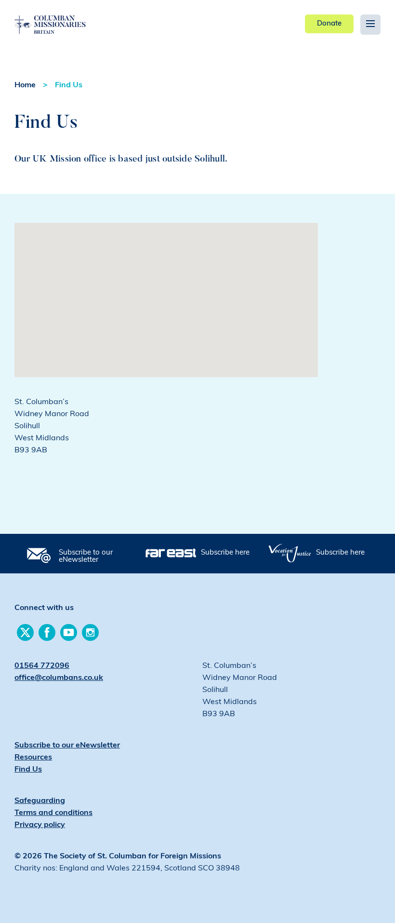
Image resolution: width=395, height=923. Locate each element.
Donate (329, 23)
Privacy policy (39, 825)
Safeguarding (39, 801)
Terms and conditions (53, 813)
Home (25, 85)
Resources (33, 757)
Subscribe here (225, 553)
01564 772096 (41, 666)
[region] (166, 300)
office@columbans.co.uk (58, 678)
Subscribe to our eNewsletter (86, 556)
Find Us (68, 85)
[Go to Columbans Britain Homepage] (72, 17)
